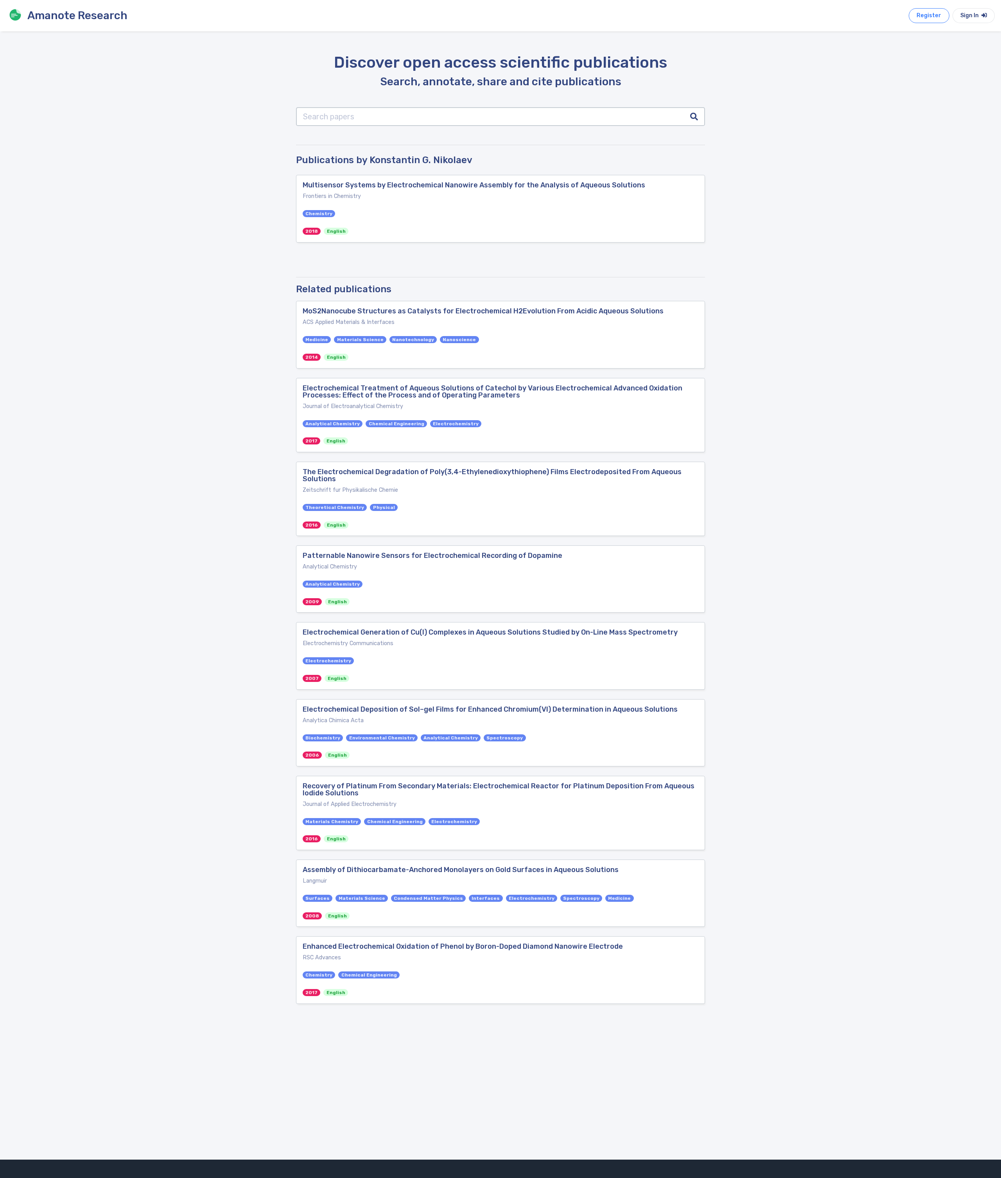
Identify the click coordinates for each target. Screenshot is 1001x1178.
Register (929, 15)
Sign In (970, 15)
